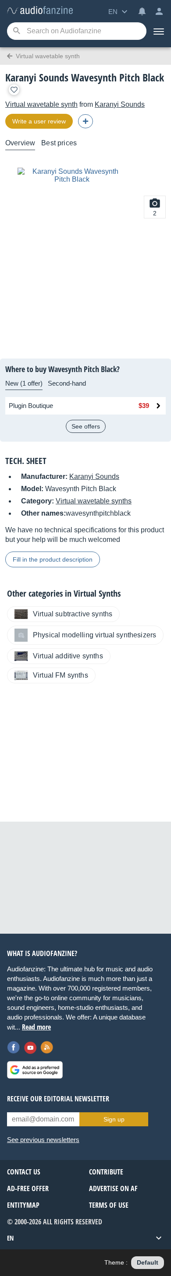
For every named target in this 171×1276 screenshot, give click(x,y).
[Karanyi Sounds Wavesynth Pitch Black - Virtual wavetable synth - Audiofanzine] (40, 10)
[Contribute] (85, 121)
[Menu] (158, 31)
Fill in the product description (53, 559)
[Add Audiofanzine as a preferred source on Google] (35, 1070)
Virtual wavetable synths (94, 501)
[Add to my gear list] (14, 89)
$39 (144, 405)
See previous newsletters (43, 1139)
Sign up (114, 1119)
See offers (85, 426)
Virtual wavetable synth (41, 104)
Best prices (59, 143)
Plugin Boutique (31, 405)
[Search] (16, 31)
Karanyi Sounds (120, 104)
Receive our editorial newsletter (58, 1099)
